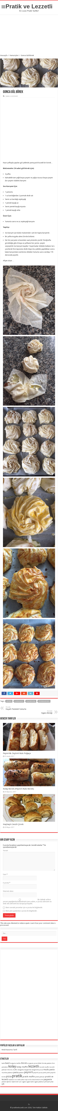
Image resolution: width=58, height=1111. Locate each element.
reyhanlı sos (12, 1080)
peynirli (28, 1072)
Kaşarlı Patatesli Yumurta (16, 708)
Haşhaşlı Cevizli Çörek (13, 824)
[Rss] (29, 1104)
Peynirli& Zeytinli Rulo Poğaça (17, 753)
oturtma (4, 1072)
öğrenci (8, 1082)
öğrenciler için (16, 1082)
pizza (9, 1076)
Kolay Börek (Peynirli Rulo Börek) (18, 789)
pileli (44, 1072)
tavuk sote (39, 1080)
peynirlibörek (44, 701)
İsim (5, 874)
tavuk (34, 1080)
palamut (10, 1072)
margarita (21, 1070)
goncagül (19, 701)
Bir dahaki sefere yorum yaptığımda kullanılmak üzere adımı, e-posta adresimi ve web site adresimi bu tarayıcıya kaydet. (27, 901)
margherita (27, 1070)
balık (3, 1063)
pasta (15, 1072)
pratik (17, 1076)
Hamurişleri (14, 55)
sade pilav (20, 1080)
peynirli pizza (37, 1072)
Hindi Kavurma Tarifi (9, 1050)
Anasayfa (3, 55)
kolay (12, 1066)
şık (3, 1084)
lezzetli (33, 1066)
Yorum (5, 851)
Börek (9, 701)
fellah (40, 1063)
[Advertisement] (29, 35)
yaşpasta (48, 1079)
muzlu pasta (48, 1069)
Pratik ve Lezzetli (29, 6)
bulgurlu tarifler (15, 1063)
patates (21, 1072)
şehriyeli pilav (48, 1082)
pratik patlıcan (40, 1077)
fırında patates (47, 1063)
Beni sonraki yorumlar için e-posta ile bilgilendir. (24, 907)
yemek (4, 1082)
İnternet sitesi (8, 891)
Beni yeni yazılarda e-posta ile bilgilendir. (21, 911)
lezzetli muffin (44, 1067)
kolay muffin (22, 1067)
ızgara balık (30, 1082)
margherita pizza (37, 1070)
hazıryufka (31, 701)
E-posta (6, 883)
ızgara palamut (39, 1082)
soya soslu (28, 1080)
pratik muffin (29, 1076)
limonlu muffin (12, 1070)
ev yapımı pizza (32, 1063)
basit (7, 1063)
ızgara (24, 1082)
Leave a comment (12, 96)
